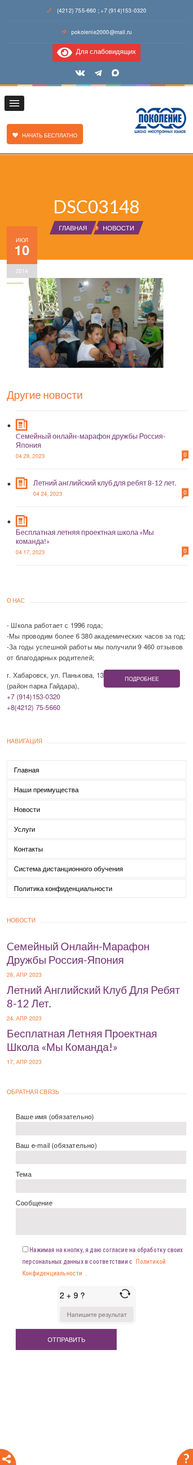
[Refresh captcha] (125, 1293)
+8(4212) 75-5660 (33, 707)
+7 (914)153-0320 (123, 10)
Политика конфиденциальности (63, 888)
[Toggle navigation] (14, 103)
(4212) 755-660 (76, 10)
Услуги (24, 829)
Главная (26, 769)
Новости (27, 809)
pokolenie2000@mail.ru (101, 31)
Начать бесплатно (47, 135)
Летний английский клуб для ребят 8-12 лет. (104, 482)
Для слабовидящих (104, 51)
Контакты (28, 848)
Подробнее (142, 678)
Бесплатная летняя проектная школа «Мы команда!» (82, 1040)
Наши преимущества (46, 789)
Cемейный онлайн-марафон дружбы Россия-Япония (78, 953)
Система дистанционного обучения (68, 868)
